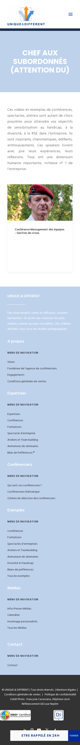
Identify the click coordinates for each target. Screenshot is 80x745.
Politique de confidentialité (59, 694)
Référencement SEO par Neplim (40, 704)
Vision (11, 362)
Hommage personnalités (22, 622)
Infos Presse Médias (19, 609)
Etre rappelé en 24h (40, 735)
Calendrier (13, 615)
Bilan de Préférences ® (20, 453)
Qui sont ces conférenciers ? (24, 485)
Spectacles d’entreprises (22, 544)
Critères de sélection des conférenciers (31, 498)
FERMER (74, 736)
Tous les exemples (18, 576)
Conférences (15, 420)
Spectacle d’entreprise (21, 433)
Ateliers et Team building (22, 440)
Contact (12, 665)
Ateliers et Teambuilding (22, 550)
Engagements (15, 375)
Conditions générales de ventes (26, 381)
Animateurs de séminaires (22, 446)
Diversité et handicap (20, 563)
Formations (14, 427)
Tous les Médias (16, 628)
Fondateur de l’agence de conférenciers (32, 368)
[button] (70, 14)
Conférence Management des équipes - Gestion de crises (39, 231)
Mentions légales (66, 690)
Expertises (13, 414)
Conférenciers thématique (23, 492)
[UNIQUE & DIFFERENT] (26, 14)
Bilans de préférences (20, 570)
